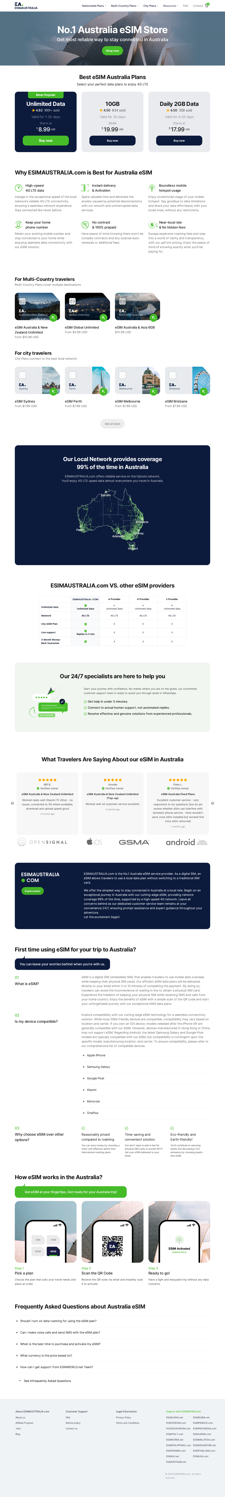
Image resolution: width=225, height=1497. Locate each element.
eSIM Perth (73, 401)
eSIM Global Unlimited (82, 327)
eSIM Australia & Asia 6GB (135, 327)
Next (212, 803)
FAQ (185, 5)
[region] (112, 621)
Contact (198, 5)
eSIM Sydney (25, 401)
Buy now (112, 140)
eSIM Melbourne (127, 401)
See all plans (112, 423)
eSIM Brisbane (176, 401)
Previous (12, 803)
